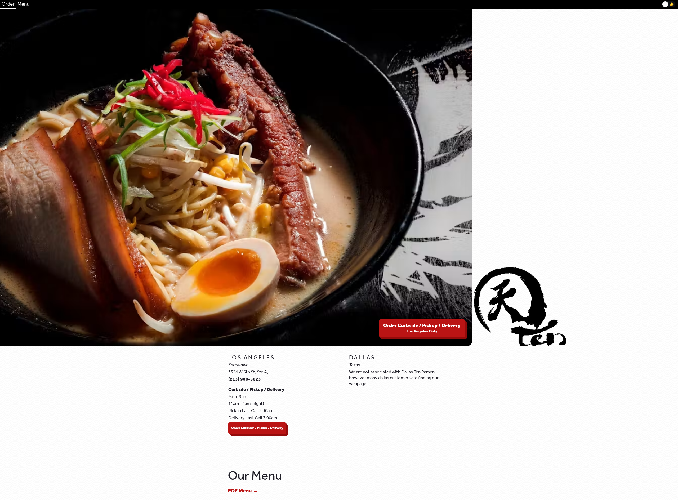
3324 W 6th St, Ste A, (248, 372)
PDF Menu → (243, 491)
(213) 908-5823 (244, 379)
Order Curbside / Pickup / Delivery (422, 328)
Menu (23, 4)
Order (8, 4)
